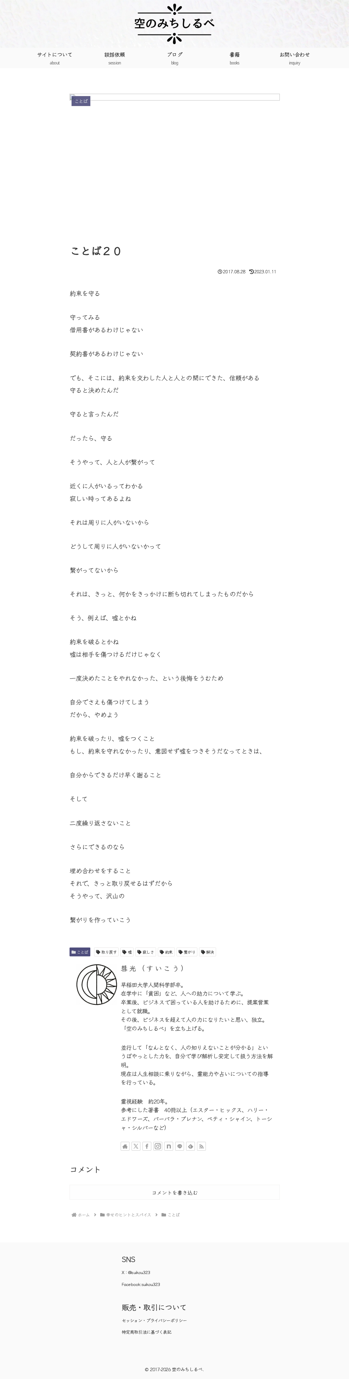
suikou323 (150, 1284)
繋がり (189, 952)
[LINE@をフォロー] (179, 1146)
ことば (82, 952)
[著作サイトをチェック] (125, 1146)
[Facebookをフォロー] (146, 1146)
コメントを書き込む (175, 1192)
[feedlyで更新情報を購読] (190, 1146)
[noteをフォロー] (168, 1146)
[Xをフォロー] (136, 1146)
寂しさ (148, 952)
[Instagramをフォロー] (157, 1146)
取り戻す (108, 952)
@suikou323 (139, 1272)
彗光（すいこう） (155, 968)
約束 (168, 952)
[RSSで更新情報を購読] (201, 1146)
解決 (210, 952)
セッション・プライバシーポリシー (154, 1320)
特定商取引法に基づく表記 (146, 1332)
